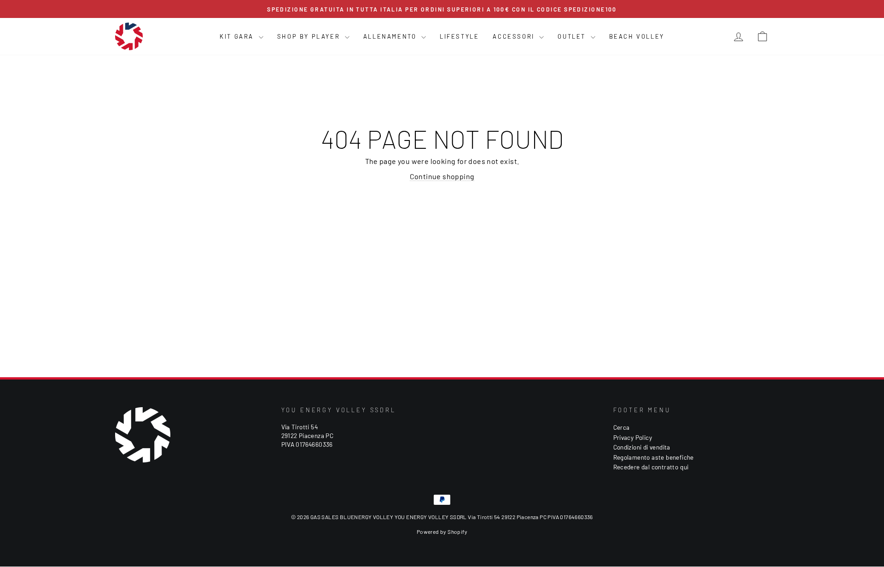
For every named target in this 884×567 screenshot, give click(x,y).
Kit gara (238, 36)
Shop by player (310, 36)
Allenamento (391, 36)
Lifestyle (459, 36)
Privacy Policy (632, 437)
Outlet (573, 36)
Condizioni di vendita (641, 447)
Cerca (621, 427)
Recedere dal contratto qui (651, 467)
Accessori (515, 36)
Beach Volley (636, 36)
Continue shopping (442, 176)
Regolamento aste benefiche (653, 457)
